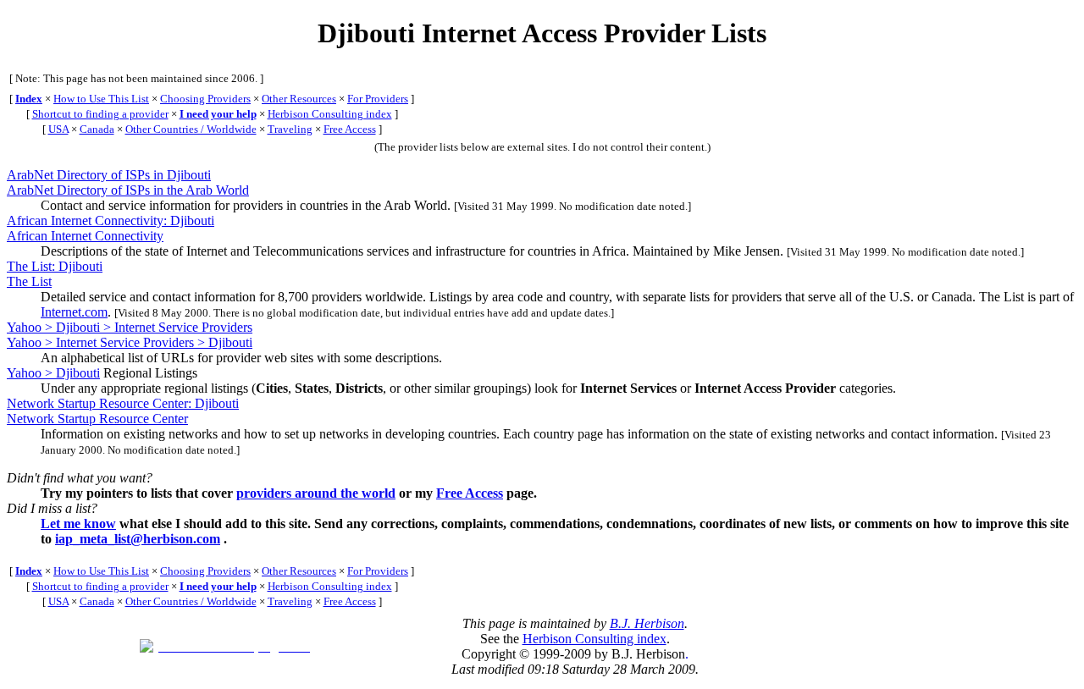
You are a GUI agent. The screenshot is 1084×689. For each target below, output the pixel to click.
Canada (97, 129)
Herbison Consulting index (330, 113)
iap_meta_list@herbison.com (137, 539)
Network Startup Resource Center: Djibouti (123, 403)
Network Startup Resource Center (97, 418)
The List (29, 281)
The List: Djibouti (54, 266)
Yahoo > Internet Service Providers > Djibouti (129, 342)
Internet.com (74, 312)
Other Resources (299, 98)
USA (58, 129)
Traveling (290, 129)
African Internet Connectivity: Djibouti (110, 220)
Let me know (78, 523)
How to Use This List (101, 98)
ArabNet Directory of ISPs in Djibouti (109, 175)
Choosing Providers (205, 98)
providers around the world (315, 493)
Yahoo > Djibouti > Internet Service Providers (129, 327)
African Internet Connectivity (85, 236)
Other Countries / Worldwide (191, 129)
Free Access (350, 129)
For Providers (377, 98)
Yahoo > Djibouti (53, 373)
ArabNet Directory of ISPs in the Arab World (128, 190)
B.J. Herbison (647, 623)
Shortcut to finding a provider (100, 113)
